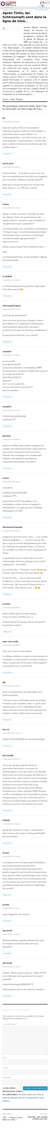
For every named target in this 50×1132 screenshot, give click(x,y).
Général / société (41, 10)
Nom (5, 1058)
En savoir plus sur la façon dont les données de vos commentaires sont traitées (23, 1097)
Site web (7, 1078)
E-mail (5, 1068)
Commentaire (10, 1024)
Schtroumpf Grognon (12, 306)
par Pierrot (19, 10)
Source (6, 99)
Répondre (7, 154)
